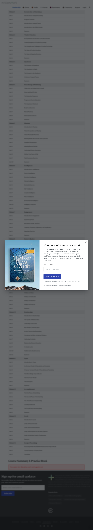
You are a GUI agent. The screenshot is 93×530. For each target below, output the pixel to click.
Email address (48, 265)
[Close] (85, 243)
